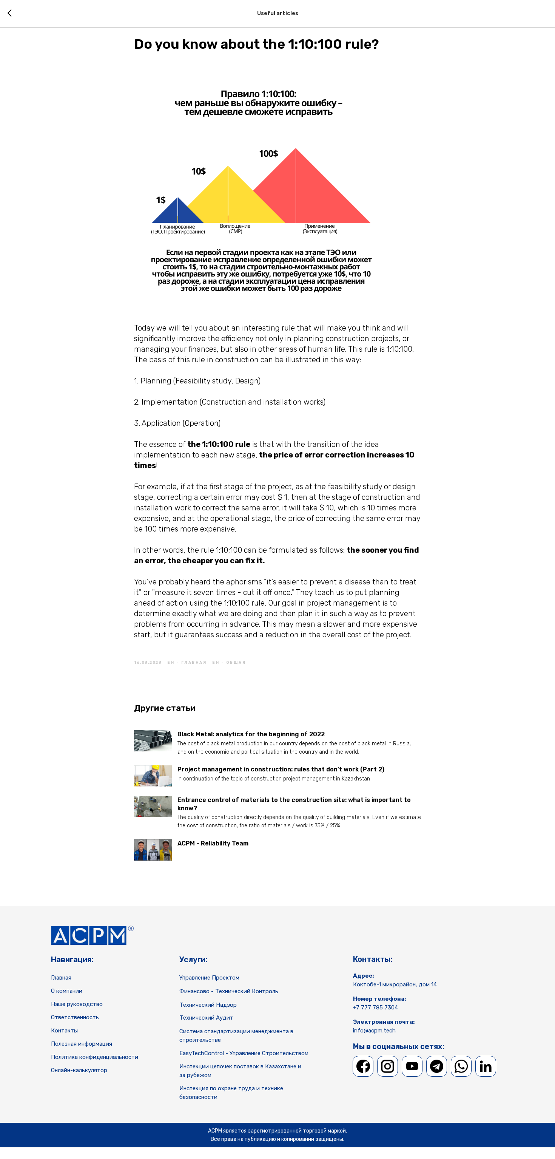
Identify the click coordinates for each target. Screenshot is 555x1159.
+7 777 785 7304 (375, 1007)
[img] (363, 1066)
